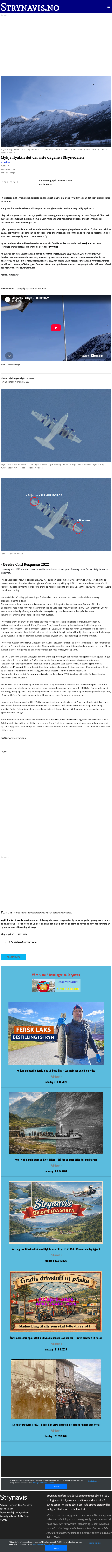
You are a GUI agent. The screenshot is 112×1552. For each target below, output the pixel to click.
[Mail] (11, 182)
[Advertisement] (56, 42)
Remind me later (94, 1543)
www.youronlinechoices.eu (43, 1544)
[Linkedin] (8, 182)
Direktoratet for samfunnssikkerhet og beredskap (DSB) (41, 674)
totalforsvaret (16, 667)
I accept (56, 1548)
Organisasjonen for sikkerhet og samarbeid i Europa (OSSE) (78, 719)
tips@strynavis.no (27, 941)
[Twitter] (5, 182)
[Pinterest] (14, 182)
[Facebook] (2, 182)
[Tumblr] (17, 182)
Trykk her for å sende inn (14, 920)
